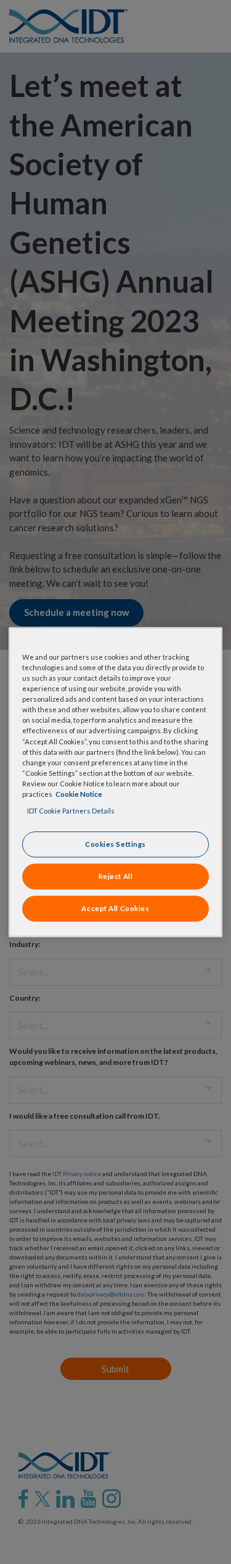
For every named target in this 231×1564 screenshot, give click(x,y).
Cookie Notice (78, 794)
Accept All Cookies (115, 908)
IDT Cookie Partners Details (71, 811)
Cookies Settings (115, 844)
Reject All (116, 876)
